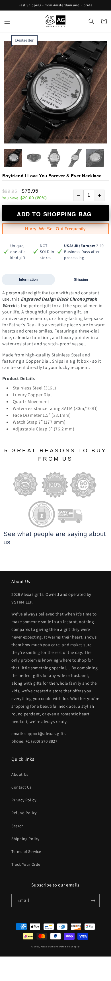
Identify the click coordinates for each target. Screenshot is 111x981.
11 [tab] (71, 138)
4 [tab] (39, 138)
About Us (19, 774)
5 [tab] (44, 138)
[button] (7, 21)
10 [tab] (67, 138)
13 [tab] (80, 138)
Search (17, 825)
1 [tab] (26, 138)
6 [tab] (48, 138)
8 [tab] (58, 138)
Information (28, 280)
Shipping (81, 280)
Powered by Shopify (68, 946)
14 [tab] (85, 138)
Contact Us (21, 787)
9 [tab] (62, 138)
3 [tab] (35, 138)
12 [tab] (76, 138)
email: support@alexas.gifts (38, 733)
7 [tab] (53, 138)
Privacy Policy (23, 800)
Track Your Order (26, 864)
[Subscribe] (93, 900)
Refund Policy (24, 812)
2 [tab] (30, 138)
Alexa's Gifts (48, 946)
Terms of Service (26, 851)
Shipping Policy (25, 838)
